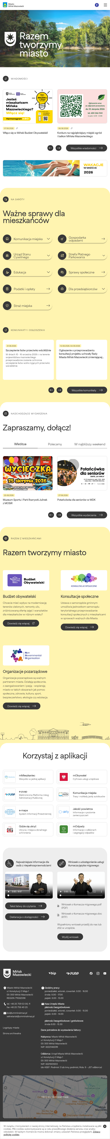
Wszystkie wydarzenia (83, 515)
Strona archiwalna (12, 1033)
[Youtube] (105, 973)
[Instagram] (98, 973)
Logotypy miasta (11, 1027)
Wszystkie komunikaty (84, 390)
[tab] (20, 445)
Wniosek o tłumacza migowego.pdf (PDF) (81, 905)
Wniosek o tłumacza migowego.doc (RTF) (81, 915)
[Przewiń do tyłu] (50, 148)
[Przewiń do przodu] (58, 148)
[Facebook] (91, 973)
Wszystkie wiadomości (83, 148)
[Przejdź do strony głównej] (17, 973)
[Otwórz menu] (105, 5)
